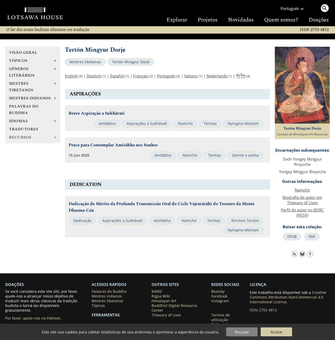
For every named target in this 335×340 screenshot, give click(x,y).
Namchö (185, 123)
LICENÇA (258, 284)
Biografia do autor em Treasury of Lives (302, 200)
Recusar (242, 331)
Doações (319, 20)
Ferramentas (106, 314)
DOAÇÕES (14, 284)
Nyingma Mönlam (243, 123)
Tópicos (98, 305)
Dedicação (82, 220)
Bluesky (218, 291)
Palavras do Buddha (23, 109)
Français (140, 75)
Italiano (191, 75)
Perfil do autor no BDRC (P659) (302, 212)
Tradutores (23, 129)
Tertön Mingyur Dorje (131, 62)
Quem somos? (281, 20)
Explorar (176, 20)
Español (117, 75)
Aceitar (276, 331)
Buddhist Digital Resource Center (174, 308)
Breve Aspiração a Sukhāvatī (97, 113)
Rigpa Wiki (161, 296)
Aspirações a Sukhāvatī (147, 123)
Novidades (241, 20)
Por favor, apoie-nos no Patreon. (33, 318)
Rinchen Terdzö (245, 220)
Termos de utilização (220, 317)
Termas (210, 123)
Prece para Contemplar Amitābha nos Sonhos (113, 145)
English (71, 75)
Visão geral (23, 53)
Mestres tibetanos (85, 62)
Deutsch (94, 75)
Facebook (219, 296)
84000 (157, 291)
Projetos (207, 20)
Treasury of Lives (166, 315)
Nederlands (216, 75)
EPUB (292, 236)
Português (166, 75)
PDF (312, 236)
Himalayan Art (164, 301)
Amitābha (107, 123)
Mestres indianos (107, 296)
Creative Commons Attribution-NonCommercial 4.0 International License (288, 297)
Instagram (220, 301)
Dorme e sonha (245, 155)
